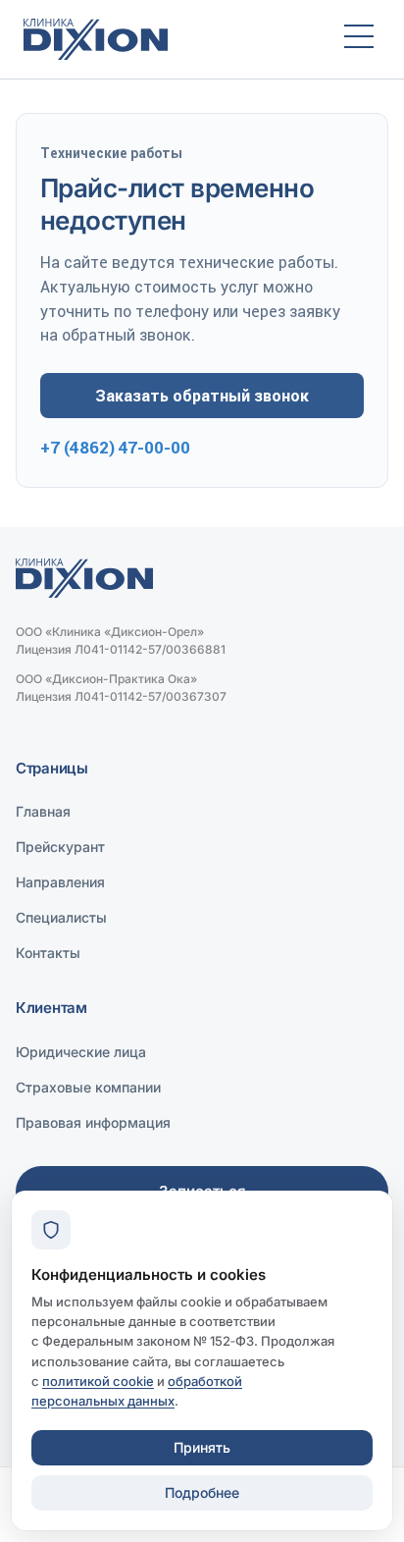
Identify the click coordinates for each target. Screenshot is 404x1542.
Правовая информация (93, 1122)
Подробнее (202, 1492)
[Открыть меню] (358, 39)
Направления (60, 882)
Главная (43, 811)
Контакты (48, 952)
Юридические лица (81, 1051)
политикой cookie (98, 1381)
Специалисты (61, 917)
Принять (202, 1447)
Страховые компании (88, 1087)
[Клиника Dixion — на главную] (166, 39)
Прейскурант (60, 846)
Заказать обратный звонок (202, 395)
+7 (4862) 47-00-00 (115, 447)
